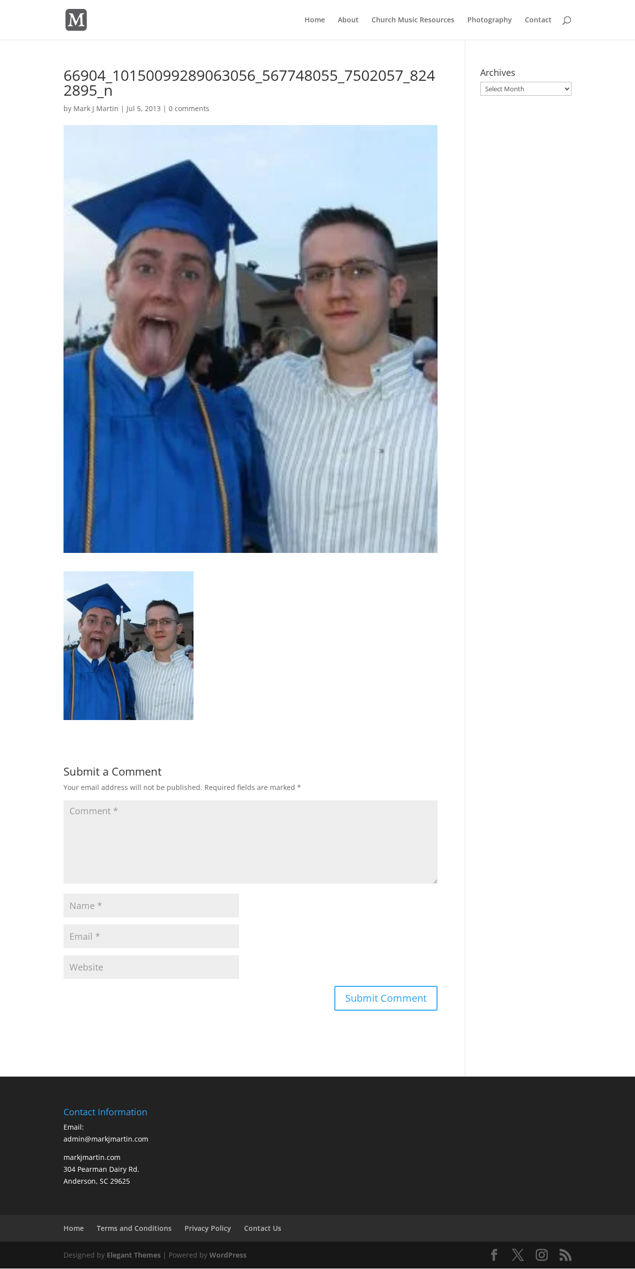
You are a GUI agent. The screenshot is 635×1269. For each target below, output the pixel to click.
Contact (538, 20)
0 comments (189, 108)
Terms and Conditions (134, 1228)
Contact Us (262, 1228)
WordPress (228, 1255)
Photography (489, 20)
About (348, 20)
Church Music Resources (413, 20)
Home (315, 20)
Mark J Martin (96, 108)
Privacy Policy (208, 1228)
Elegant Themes (134, 1255)
